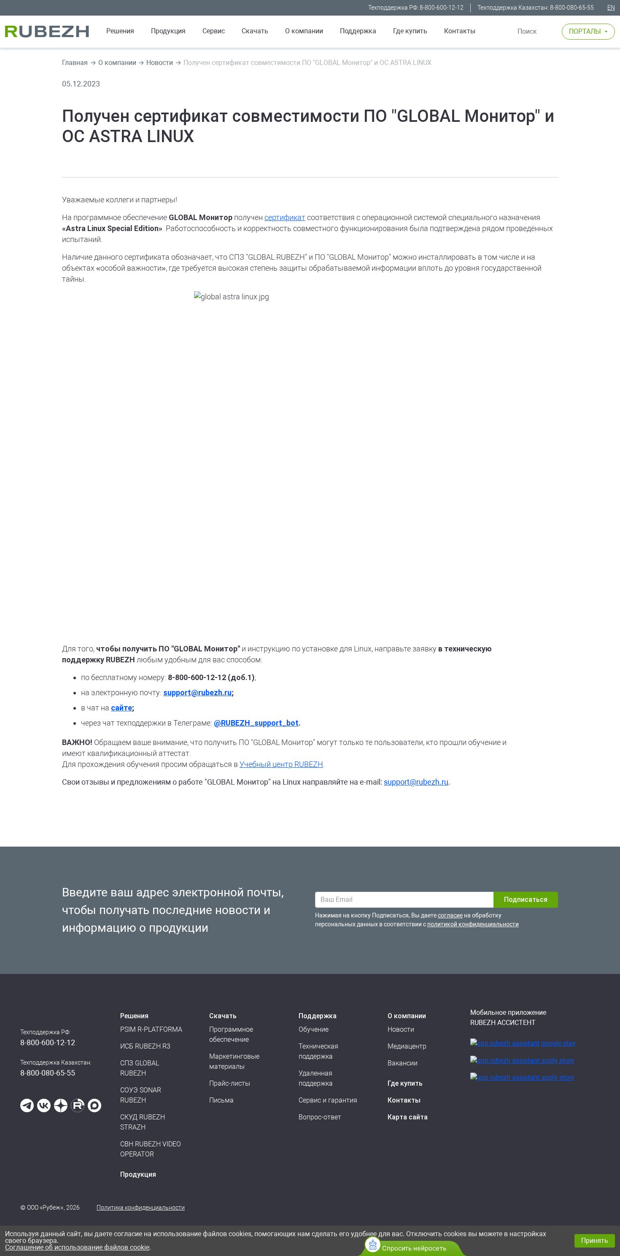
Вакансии (403, 1063)
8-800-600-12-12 (442, 7)
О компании (304, 31)
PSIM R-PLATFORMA (151, 1029)
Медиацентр (407, 1046)
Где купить (410, 31)
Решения (120, 31)
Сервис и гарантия (328, 1100)
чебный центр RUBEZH (283, 764)
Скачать (255, 31)
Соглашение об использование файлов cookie (77, 1247)
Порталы (585, 31)
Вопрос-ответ (320, 1117)
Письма (221, 1100)
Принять (594, 1241)
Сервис (213, 31)
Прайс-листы (229, 1083)
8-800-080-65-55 (572, 7)
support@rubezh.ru (416, 781)
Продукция (138, 1174)
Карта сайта (408, 1117)
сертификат (284, 217)
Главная (75, 63)
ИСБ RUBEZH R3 (145, 1046)
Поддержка (358, 31)
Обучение (314, 1029)
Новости (159, 63)
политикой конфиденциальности (473, 924)
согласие (450, 915)
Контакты (459, 31)
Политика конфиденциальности (141, 1207)
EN (611, 7)
